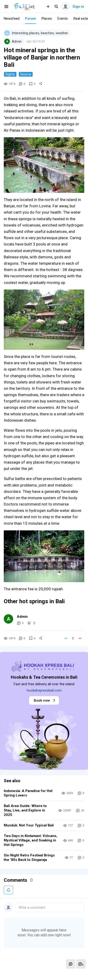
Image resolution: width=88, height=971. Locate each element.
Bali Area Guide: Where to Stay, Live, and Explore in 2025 (25, 810)
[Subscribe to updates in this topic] (8, 890)
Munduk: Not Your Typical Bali (29, 825)
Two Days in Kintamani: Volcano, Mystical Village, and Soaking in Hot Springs (30, 840)
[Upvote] (66, 638)
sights (10, 74)
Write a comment (32, 907)
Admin (22, 616)
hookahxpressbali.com (44, 690)
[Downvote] (80, 638)
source (25, 74)
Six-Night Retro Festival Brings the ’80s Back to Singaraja (29, 857)
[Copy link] (40, 84)
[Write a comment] (70, 964)
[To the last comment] (81, 964)
